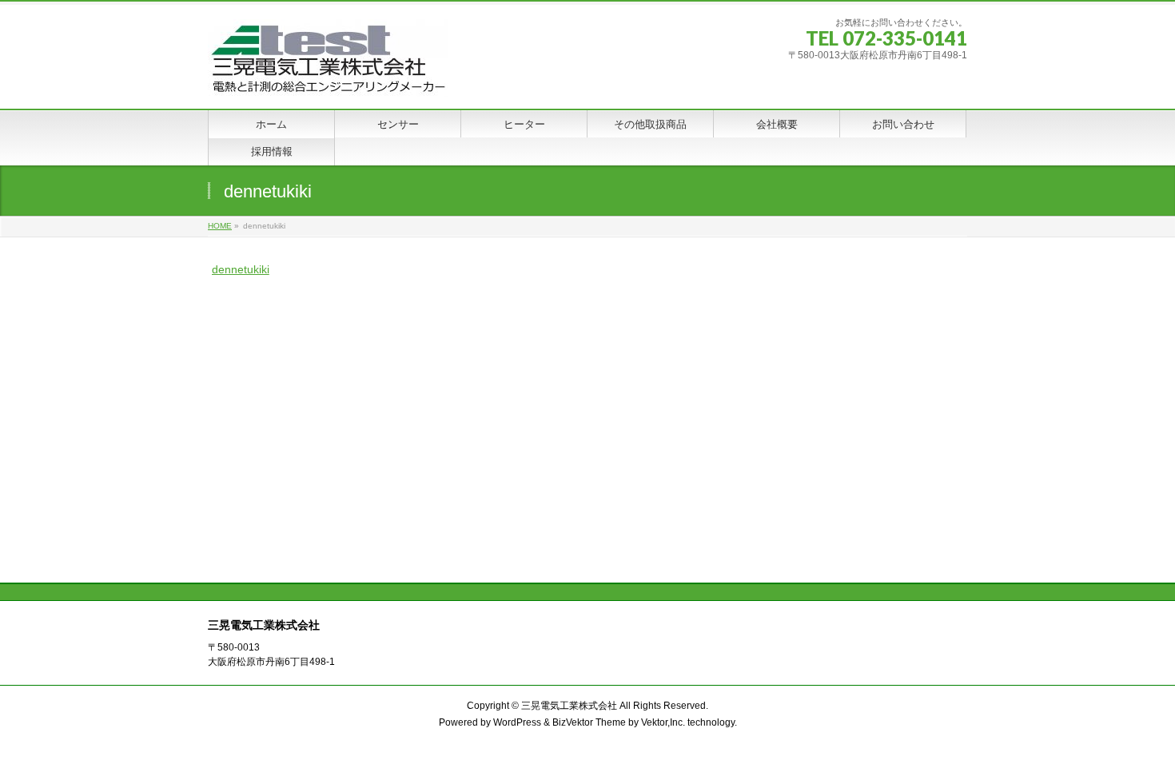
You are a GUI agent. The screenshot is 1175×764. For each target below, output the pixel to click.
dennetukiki (240, 269)
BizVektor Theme (589, 722)
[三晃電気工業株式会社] (328, 79)
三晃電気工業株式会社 (569, 705)
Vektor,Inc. (663, 722)
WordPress (517, 722)
